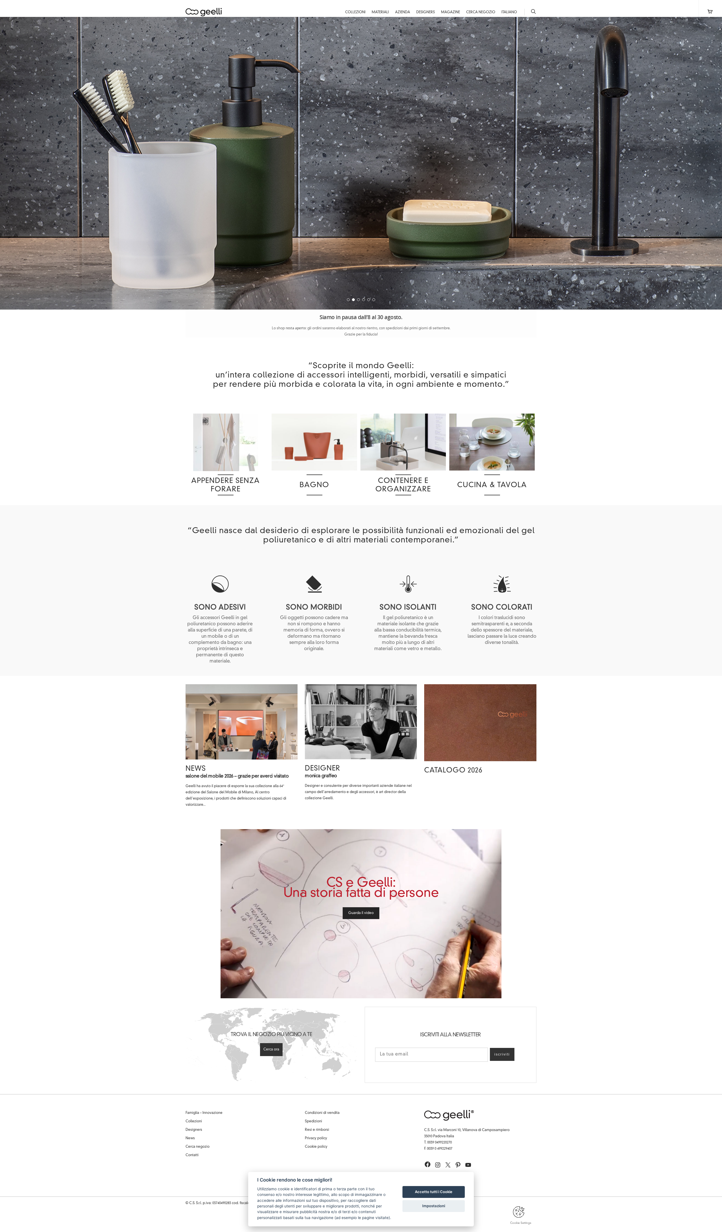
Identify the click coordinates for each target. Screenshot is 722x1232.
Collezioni (355, 12)
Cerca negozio (198, 1147)
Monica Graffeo (321, 776)
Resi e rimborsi (317, 1130)
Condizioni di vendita (322, 1113)
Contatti (192, 1155)
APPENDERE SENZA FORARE (225, 485)
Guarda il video (361, 913)
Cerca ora (271, 1049)
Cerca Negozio (480, 12)
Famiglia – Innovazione (204, 1113)
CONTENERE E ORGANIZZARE (403, 485)
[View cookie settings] (518, 1216)
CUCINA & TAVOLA (492, 485)
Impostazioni (433, 1206)
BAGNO (314, 485)
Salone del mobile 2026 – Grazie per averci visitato (237, 776)
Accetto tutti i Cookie (433, 1191)
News (196, 769)
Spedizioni (313, 1121)
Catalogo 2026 (453, 770)
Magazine (450, 12)
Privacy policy (316, 1138)
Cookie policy (316, 1147)
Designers (425, 12)
